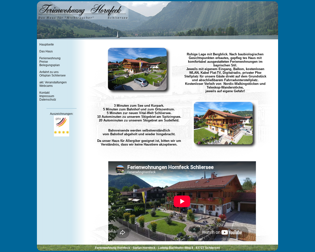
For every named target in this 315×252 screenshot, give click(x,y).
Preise (43, 61)
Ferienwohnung (50, 58)
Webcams (46, 86)
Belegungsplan (49, 65)
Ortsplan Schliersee (52, 75)
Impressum (46, 96)
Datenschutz (47, 99)
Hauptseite (46, 44)
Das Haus (46, 51)
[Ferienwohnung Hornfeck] (139, 94)
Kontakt (44, 92)
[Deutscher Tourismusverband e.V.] (61, 135)
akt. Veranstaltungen (53, 82)
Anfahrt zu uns (49, 72)
